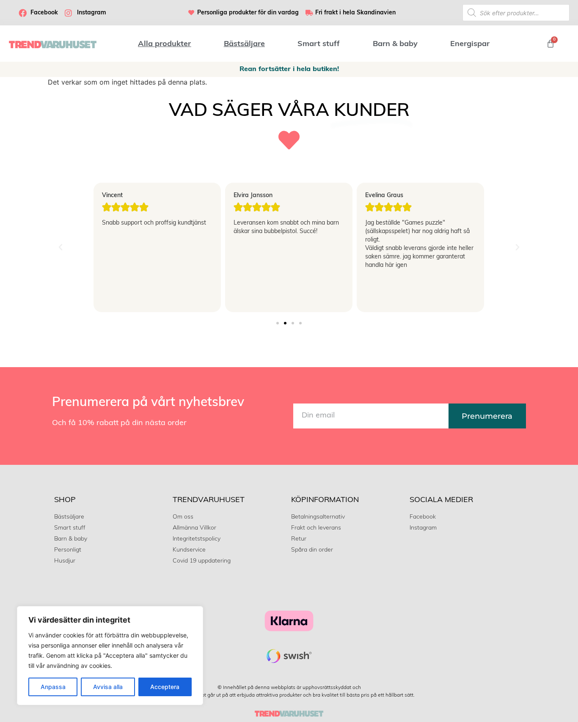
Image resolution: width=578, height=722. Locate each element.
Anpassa (53, 686)
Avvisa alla (108, 686)
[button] (60, 247)
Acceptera (164, 686)
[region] (110, 655)
